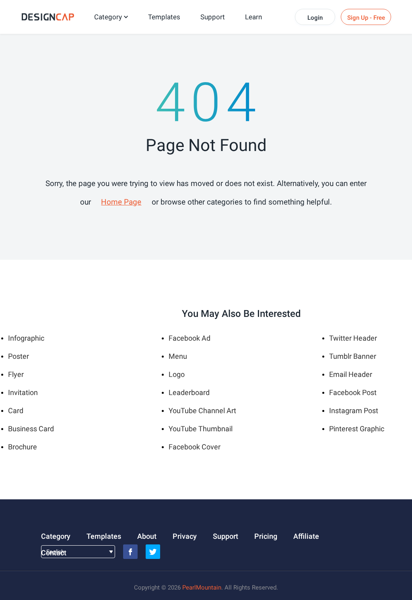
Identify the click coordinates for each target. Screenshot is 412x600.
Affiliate (306, 536)
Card (15, 410)
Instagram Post (353, 410)
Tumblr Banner (352, 356)
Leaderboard (189, 392)
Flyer (16, 374)
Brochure (22, 447)
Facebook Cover (194, 447)
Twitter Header (353, 338)
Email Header (350, 374)
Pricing (265, 536)
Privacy (185, 536)
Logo (177, 374)
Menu (178, 356)
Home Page (121, 202)
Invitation (23, 392)
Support (212, 17)
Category (108, 17)
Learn (253, 17)
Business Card (31, 428)
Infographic (26, 338)
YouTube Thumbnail (201, 428)
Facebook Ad (189, 338)
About (147, 536)
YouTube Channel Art (202, 410)
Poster (18, 356)
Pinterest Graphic (356, 428)
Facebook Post (353, 392)
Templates (164, 17)
